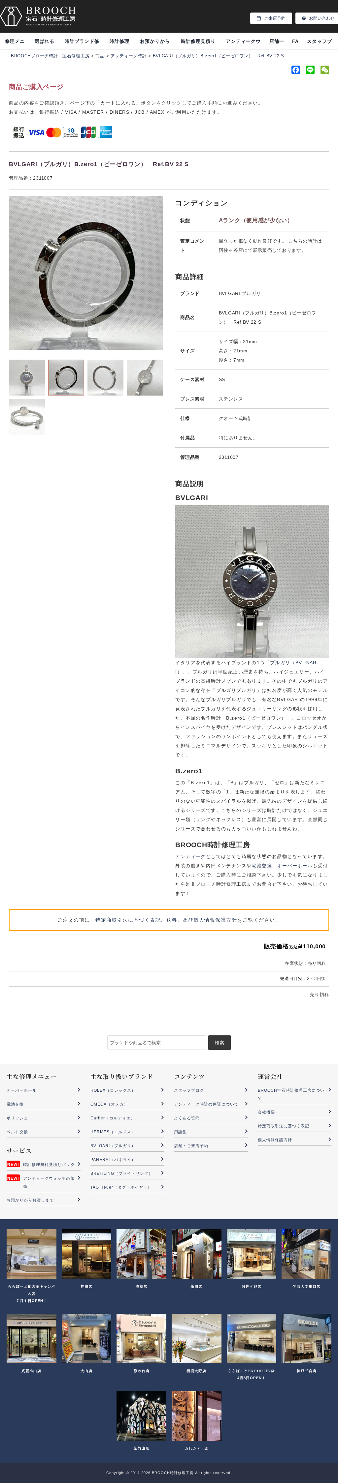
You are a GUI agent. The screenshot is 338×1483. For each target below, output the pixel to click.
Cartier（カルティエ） (112, 1118)
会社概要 (266, 1112)
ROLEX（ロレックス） (113, 1090)
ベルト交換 (17, 1132)
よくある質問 (187, 1118)
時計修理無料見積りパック (49, 1164)
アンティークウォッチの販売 (49, 1182)
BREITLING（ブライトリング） (121, 1173)
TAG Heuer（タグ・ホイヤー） (121, 1187)
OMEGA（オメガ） (109, 1104)
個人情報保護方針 (275, 1140)
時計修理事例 (119, 44)
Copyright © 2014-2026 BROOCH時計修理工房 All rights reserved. (169, 1473)
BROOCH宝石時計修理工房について (291, 1094)
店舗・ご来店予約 (191, 1145)
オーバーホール (295, 865)
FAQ (295, 44)
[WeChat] (324, 71)
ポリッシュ (17, 1118)
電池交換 (262, 865)
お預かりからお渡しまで (30, 1200)
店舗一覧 (276, 44)
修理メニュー (15, 44)
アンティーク (190, 856)
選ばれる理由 (44, 44)
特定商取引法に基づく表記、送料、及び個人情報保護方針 (166, 920)
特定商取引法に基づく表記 (284, 1126)
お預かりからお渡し (155, 44)
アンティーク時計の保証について (206, 1104)
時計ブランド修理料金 (82, 44)
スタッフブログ (319, 44)
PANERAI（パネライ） (113, 1159)
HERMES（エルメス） (113, 1132)
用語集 (180, 1132)
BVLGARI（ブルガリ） (113, 1145)
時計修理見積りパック (198, 44)
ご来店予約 (275, 18)
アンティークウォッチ (243, 44)
